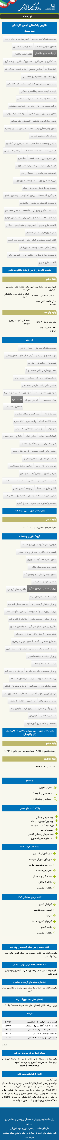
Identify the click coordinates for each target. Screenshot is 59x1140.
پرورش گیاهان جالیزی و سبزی (43, 649)
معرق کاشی (22, 503)
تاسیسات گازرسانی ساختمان (43, 203)
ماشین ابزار (28, 255)
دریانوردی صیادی (18, 626)
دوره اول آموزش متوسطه (42, 821)
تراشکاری (24, 203)
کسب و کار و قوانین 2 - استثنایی (42, 1022)
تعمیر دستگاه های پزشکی (44, 121)
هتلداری (23, 693)
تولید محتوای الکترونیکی (15, 113)
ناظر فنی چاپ (14, 255)
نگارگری (19, 436)
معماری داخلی (26, 348)
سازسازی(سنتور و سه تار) (45, 393)
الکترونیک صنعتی (25, 98)
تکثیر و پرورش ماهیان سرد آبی (42, 626)
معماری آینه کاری (24, 61)
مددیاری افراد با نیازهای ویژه (23, 708)
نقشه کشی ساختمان (23, 54)
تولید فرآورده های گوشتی (15, 686)
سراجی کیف (36, 473)
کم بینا (49, 915)
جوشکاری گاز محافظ (47, 195)
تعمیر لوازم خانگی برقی (45, 128)
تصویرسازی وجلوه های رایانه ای (42, 363)
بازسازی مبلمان (11, 195)
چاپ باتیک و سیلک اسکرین (28, 414)
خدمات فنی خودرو (16, 240)
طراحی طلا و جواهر (21, 451)
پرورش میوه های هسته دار (22, 678)
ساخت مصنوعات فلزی (32, 151)
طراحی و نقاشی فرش (46, 481)
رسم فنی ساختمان (48, 295)
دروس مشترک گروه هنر (45, 348)
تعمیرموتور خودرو (12, 217)
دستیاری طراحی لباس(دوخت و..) (41, 370)
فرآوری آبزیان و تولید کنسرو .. (43, 693)
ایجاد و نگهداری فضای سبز (44, 581)
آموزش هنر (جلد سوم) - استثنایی (42, 1030)
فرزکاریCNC (50, 151)
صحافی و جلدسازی (13, 406)
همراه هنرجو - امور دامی (23, 751)
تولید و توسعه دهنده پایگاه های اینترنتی (38, 91)
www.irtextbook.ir (29, 1066)
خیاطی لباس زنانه (48, 385)
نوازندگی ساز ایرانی (47, 436)
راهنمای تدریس (47, 830)
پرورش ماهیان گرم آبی (18, 604)
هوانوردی (33, 716)
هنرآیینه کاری (50, 443)
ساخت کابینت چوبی (47, 327)
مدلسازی (22, 158)
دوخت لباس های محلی (45, 466)
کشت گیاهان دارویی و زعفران (25, 641)
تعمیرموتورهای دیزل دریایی (16, 39)
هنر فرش (24, 473)
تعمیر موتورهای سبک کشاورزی (42, 567)
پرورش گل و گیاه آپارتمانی (44, 663)
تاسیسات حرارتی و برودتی (44, 210)
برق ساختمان (50, 76)
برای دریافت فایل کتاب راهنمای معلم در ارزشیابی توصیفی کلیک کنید (31, 972)
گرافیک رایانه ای (26, 355)
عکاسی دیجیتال (30, 458)
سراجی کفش (50, 473)
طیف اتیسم (46, 927)
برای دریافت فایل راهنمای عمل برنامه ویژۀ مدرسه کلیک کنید (29, 1005)
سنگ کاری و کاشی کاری (45, 61)
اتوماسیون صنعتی (17, 106)
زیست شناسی (49, 751)
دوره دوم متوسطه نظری (40, 865)
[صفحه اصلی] (50, 5)
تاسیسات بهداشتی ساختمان (17, 210)
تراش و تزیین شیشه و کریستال (42, 495)
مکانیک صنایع (32, 232)
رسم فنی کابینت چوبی (19, 320)
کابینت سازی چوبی (47, 225)
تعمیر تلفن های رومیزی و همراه (19, 128)
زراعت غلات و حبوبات (46, 678)
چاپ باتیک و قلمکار (47, 421)
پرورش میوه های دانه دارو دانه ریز (41, 671)
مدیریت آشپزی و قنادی (31, 443)
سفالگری (7, 481)
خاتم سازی (20, 495)
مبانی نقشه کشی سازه (46, 301)
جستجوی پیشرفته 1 (42, 793)
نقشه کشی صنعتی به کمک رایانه (41, 240)
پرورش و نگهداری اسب (16, 611)
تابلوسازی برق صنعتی (20, 121)
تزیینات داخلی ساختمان (45, 53)
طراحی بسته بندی (30, 385)
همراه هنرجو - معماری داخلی (43, 287)
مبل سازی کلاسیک (48, 165)
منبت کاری (17, 399)
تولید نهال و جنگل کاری (16, 649)
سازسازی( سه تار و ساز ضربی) (17, 393)
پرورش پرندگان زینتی (27, 552)
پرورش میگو (50, 619)
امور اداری (31, 701)
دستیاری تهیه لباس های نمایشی (42, 378)
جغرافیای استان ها (43, 870)
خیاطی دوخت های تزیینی (20, 466)
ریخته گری (9, 61)
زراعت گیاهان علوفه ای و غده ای (30, 634)
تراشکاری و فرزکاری (31, 217)
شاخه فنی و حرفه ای (42, 876)
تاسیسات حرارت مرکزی (46, 255)
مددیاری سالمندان (48, 716)
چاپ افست (34, 158)
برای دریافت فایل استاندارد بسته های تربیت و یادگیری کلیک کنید (29, 989)
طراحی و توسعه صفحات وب (43, 143)
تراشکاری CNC (49, 217)
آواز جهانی (51, 429)
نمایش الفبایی (45, 787)
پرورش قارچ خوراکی (14, 671)
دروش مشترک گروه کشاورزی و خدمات (39, 544)
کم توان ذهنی (45, 904)
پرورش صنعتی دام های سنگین (41, 588)
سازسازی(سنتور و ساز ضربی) (43, 503)
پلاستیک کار (50, 247)
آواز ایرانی (39, 429)
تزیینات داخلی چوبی (47, 180)
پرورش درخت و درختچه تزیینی (42, 656)
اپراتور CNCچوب (28, 195)
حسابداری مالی (10, 693)
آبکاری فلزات (50, 69)
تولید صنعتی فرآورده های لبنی (42, 686)
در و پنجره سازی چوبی (25, 180)
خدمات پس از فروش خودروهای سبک (39, 188)
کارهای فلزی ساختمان (22, 46)
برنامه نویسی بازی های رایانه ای (42, 106)
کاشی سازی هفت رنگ (46, 488)
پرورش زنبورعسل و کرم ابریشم (42, 611)
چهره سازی (8, 436)
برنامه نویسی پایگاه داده (15, 69)
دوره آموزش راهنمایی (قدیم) (41, 834)
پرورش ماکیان (36, 619)
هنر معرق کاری (49, 414)
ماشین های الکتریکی (16, 84)
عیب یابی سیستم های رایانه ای (42, 84)
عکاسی (31, 481)
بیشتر (4, 1045)
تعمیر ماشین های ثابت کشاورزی (41, 559)
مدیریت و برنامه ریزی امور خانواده (41, 723)
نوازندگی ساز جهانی (24, 429)
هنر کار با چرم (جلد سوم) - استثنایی (41, 1026)
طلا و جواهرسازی (48, 400)
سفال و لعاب (19, 481)
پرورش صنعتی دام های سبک (43, 596)
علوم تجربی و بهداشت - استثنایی (42, 1037)
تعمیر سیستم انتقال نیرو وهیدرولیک (40, 574)
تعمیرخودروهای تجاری (46, 173)
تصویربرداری (11, 355)
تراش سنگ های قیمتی (23, 488)
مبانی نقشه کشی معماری (18, 287)
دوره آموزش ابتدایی (45, 817)
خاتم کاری (9, 495)
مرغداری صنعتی (48, 641)
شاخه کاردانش (45, 882)
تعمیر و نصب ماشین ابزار (31, 247)
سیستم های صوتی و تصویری (43, 136)
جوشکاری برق (27, 173)
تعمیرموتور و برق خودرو (25, 225)
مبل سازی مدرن (49, 158)
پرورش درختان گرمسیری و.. (43, 604)
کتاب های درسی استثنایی (42, 838)
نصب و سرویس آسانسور (17, 143)
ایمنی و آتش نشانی (47, 708)
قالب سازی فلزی (48, 232)
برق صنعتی (34, 113)
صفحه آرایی (19, 378)
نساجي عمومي (35, 69)
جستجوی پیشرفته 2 (42, 799)
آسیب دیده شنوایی (43, 910)
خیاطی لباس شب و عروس (44, 451)
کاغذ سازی (18, 421)
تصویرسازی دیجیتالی (32, 76)
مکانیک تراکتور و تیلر (18, 619)
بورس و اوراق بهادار (47, 701)
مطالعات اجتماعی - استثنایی (44, 1033)
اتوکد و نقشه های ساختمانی (17, 294)
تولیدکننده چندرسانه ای (46, 98)
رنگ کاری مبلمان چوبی (26, 165)
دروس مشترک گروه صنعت (44, 39)
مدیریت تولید (50, 322)
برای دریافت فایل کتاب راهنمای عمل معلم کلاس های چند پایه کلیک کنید (31, 954)
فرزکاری (9, 225)
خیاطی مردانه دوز (48, 458)
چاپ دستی (31, 421)
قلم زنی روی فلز (31, 400)
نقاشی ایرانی (30, 436)
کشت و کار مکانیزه (47, 552)
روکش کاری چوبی (12, 151)
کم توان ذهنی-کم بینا (42, 921)
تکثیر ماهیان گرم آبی (16, 589)
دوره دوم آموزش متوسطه (42, 825)
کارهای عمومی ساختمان (45, 46)
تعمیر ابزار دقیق (49, 113)
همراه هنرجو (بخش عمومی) (43, 527)
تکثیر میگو (51, 634)
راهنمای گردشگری (16, 701)
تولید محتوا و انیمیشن (46, 355)
